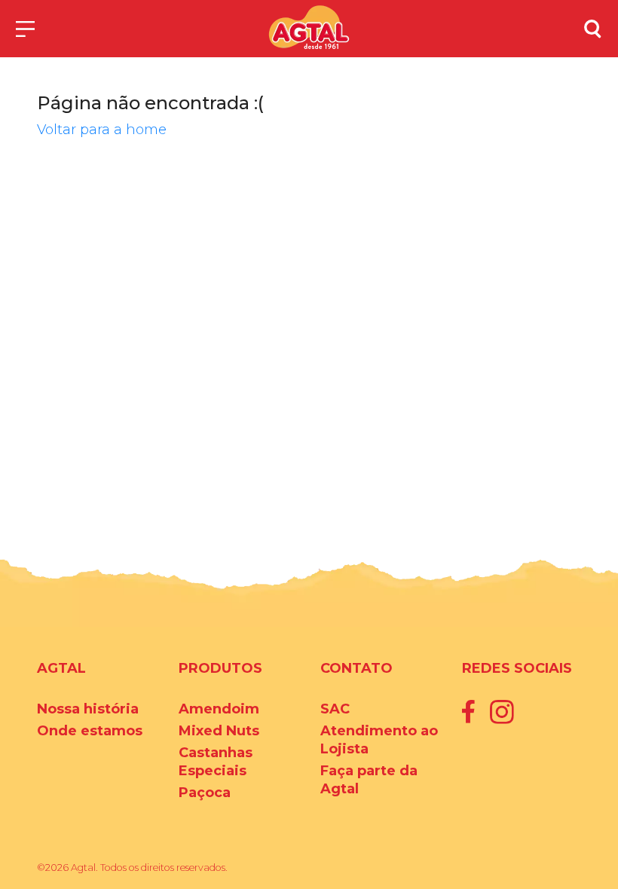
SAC (335, 709)
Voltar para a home (102, 129)
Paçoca (205, 792)
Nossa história (88, 709)
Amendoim (219, 709)
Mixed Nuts (219, 731)
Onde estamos (89, 731)
